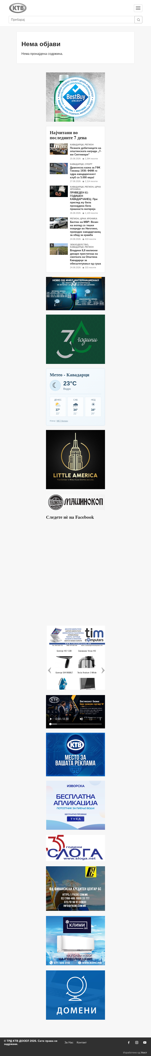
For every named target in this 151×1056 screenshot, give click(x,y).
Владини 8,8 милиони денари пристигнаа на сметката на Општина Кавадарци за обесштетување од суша (85, 257)
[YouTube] (144, 1042)
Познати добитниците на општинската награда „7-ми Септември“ (85, 151)
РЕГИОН (89, 144)
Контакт (82, 1042)
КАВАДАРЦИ (77, 144)
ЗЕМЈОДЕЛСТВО (79, 244)
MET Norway (62, 421)
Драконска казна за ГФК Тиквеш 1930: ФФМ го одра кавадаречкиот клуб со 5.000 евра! (85, 172)
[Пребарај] (138, 19)
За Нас (68, 1042)
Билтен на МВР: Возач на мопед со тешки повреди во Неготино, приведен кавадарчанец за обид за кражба (85, 229)
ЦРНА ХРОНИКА (88, 218)
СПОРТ (88, 164)
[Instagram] (136, 1042)
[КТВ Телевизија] (69, 8)
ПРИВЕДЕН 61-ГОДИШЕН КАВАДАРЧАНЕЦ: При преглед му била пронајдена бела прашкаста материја (84, 200)
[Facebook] (128, 1042)
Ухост (144, 1052)
